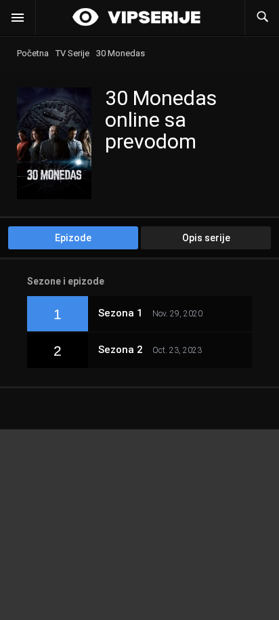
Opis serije (206, 237)
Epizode (73, 237)
